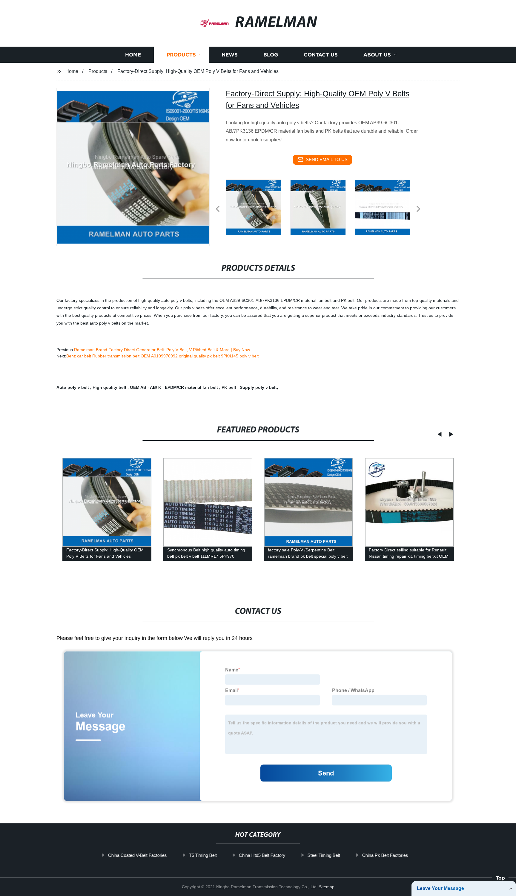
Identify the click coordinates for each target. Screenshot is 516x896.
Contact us (321, 54)
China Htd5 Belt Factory (262, 855)
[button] (218, 209)
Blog (270, 54)
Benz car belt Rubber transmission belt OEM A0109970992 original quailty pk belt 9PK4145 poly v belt (162, 356)
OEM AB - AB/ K (146, 387)
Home (133, 54)
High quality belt (110, 387)
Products (181, 54)
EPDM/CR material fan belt (192, 387)
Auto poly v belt (73, 387)
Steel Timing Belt (323, 855)
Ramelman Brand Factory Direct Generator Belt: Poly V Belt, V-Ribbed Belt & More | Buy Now (162, 349)
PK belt (229, 387)
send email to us (327, 159)
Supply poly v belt (258, 387)
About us (377, 54)
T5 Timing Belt (202, 855)
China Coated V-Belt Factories (137, 855)
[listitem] (258, 206)
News (230, 54)
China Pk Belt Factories (385, 855)
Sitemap (326, 886)
